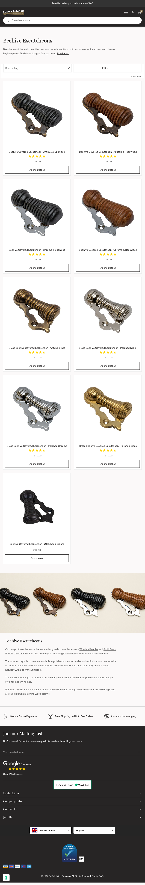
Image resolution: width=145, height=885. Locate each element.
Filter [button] (105, 68)
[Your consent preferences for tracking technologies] (6, 877)
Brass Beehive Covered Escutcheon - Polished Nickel (108, 347)
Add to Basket (37, 169)
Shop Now (37, 558)
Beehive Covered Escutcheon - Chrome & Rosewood (108, 249)
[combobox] (50, 830)
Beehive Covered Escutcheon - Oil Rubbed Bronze (37, 543)
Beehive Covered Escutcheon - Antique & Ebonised (37, 151)
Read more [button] (63, 53)
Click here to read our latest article (72, 3)
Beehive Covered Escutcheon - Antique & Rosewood (108, 151)
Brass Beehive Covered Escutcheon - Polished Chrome (37, 445)
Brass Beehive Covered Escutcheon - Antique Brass (37, 347)
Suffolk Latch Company (60, 876)
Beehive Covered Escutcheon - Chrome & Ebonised (37, 249)
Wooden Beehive (88, 649)
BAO (101, 876)
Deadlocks (69, 653)
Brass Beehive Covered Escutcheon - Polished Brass (108, 445)
